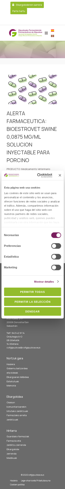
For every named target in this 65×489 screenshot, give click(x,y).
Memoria (11, 385)
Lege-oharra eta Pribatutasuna (35, 480)
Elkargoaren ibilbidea (18, 377)
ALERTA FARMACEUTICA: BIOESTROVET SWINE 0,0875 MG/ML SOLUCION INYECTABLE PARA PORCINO (32, 137)
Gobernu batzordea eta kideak (17, 370)
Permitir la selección (33, 301)
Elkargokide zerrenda (13, 451)
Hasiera (11, 364)
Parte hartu (18, 11)
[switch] (56, 246)
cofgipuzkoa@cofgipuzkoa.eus (23, 347)
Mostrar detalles (44, 281)
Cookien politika (17, 484)
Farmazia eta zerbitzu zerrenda (16, 443)
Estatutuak (13, 381)
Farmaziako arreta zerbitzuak (17, 417)
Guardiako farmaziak (18, 436)
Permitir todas (32, 291)
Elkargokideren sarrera (29, 4)
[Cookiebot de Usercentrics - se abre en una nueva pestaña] (38, 175)
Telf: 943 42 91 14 (16, 333)
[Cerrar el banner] (60, 175)
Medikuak (12, 457)
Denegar (32, 311)
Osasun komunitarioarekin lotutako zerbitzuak (17, 406)
